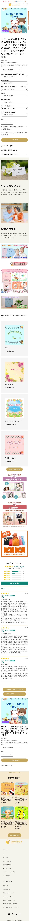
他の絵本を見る (14, 835)
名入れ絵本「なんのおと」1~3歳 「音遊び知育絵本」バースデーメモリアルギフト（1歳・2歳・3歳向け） (7, 799)
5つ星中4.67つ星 (19, 566)
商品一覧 (5, 857)
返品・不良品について (9, 900)
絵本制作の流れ (7, 864)
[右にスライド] (18, 36)
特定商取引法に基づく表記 (10, 903)
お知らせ (5, 885)
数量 (2, 119)
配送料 (2, 62)
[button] (2, 4)
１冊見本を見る (9, 351)
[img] (5, 593)
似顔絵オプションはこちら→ (14, 689)
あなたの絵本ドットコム (17, 920)
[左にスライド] (11, 36)
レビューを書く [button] (14, 583)
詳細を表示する (5, 765)
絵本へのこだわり (8, 868)
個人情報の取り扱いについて (11, 907)
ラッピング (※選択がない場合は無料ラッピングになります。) (14, 66)
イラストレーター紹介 (9, 872)
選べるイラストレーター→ (14, 694)
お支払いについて (8, 896)
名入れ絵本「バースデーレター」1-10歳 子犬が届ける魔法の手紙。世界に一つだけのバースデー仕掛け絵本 (7, 823)
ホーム (5, 854)
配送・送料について (8, 893)
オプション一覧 (7, 861)
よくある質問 (6, 875)
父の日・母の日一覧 (14, 469)
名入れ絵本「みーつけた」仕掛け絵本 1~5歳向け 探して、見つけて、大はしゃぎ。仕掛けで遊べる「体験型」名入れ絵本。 (21, 823)
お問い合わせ (6, 889)
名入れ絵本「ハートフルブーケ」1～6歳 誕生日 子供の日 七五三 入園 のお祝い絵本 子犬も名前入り (21, 799)
